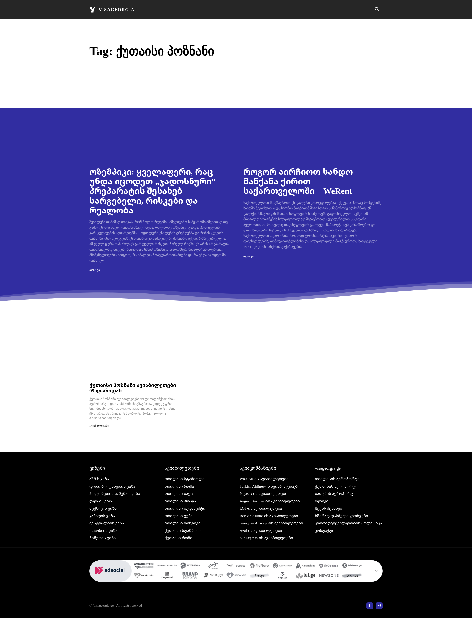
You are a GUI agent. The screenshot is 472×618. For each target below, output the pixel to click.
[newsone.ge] (329, 576)
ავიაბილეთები (99, 425)
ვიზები (97, 468)
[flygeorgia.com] (329, 566)
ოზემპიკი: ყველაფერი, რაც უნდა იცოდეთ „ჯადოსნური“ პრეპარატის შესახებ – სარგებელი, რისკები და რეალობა (152, 191)
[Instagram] (379, 605)
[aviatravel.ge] (352, 566)
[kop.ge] (259, 576)
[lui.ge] (305, 576)
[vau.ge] (213, 576)
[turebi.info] (144, 576)
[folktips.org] (352, 576)
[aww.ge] (236, 576)
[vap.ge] (282, 576)
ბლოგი (94, 269)
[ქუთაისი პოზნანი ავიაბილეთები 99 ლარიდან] (134, 352)
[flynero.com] (259, 566)
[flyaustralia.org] (282, 566)
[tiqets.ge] (236, 566)
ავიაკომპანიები (258, 468)
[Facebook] (369, 605)
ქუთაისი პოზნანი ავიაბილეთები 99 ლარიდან (132, 388)
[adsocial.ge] (111, 579)
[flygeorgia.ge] (190, 566)
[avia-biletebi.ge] (167, 566)
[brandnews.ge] (190, 576)
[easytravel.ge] (167, 576)
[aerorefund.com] (305, 566)
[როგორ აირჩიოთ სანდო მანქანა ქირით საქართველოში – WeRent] (313, 121)
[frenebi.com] (213, 566)
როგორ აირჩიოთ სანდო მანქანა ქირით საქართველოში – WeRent (298, 181)
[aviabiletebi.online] (144, 566)
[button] (377, 9)
